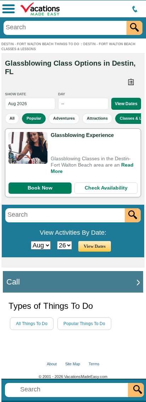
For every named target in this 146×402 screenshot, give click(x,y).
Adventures (64, 118)
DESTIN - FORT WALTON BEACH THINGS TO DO (40, 44)
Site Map (72, 364)
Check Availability (106, 188)
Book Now (40, 188)
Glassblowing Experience (82, 135)
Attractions (97, 118)
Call (13, 281)
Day (61, 94)
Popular (34, 118)
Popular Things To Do (84, 323)
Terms (94, 364)
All (12, 118)
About (52, 364)
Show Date (15, 94)
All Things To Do (31, 323)
